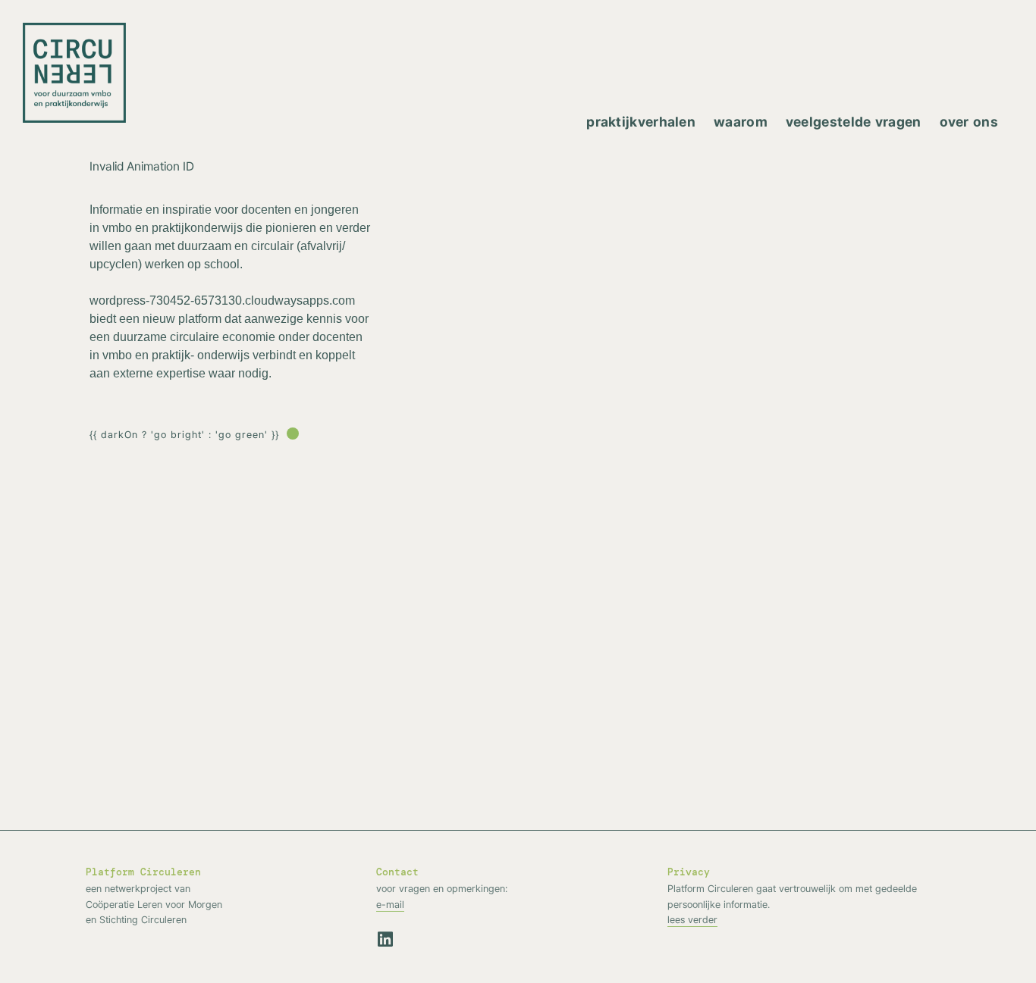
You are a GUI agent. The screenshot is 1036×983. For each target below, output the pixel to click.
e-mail (390, 904)
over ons (969, 121)
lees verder (692, 919)
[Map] (703, 429)
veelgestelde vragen (853, 121)
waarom (741, 121)
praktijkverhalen (640, 121)
